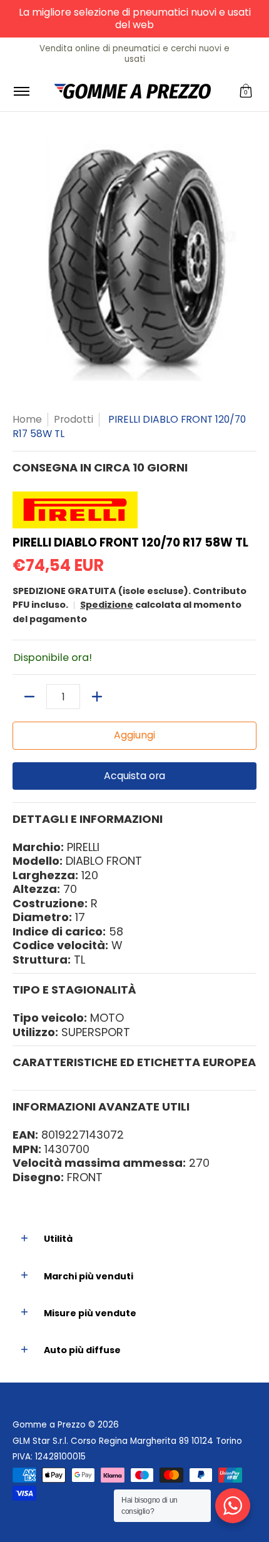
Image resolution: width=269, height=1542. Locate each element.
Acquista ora (134, 775)
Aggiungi (134, 735)
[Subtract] (29, 696)
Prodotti (73, 419)
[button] (245, 91)
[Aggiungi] (97, 696)
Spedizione (106, 604)
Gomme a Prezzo (49, 1425)
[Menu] (21, 91)
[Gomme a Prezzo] (132, 91)
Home (27, 419)
